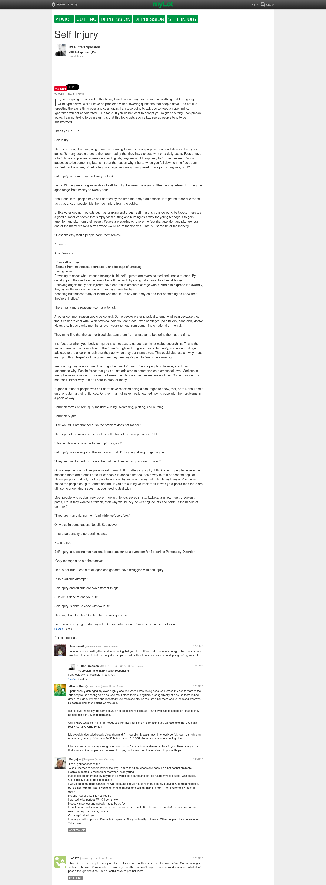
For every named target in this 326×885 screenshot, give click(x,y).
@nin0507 (85, 858)
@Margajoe (88, 759)
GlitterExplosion (87, 46)
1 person (72, 678)
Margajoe (75, 759)
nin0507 (74, 858)
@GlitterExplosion (79, 52)
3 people (58, 628)
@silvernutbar (92, 686)
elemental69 (76, 646)
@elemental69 (93, 646)
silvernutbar (77, 686)
